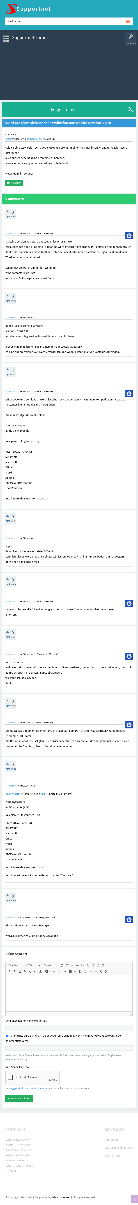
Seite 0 (9, 1139)
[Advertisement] (69, 71)
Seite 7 (18, 1150)
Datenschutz (112, 1155)
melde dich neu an (39, 1088)
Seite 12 (13, 1160)
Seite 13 (23, 1160)
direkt (12, 1171)
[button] (15, 965)
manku (33, 654)
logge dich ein (17, 1088)
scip (32, 233)
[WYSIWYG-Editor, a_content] (69, 993)
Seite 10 (19, 1155)
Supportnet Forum (30, 37)
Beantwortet (10, 233)
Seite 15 (20, 1165)
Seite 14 (10, 1165)
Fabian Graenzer (61, 1197)
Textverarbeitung (35, 139)
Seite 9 (9, 1155)
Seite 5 (28, 1145)
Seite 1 (18, 1139)
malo (33, 917)
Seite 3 (11, 1145)
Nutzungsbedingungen (119, 1147)
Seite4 (19, 1145)
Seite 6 (9, 1150)
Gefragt (9, 139)
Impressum (112, 1139)
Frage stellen (63, 109)
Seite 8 (27, 1150)
